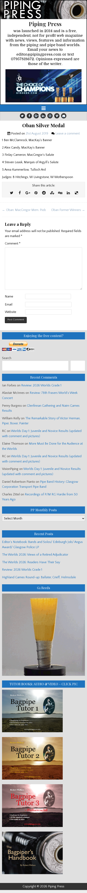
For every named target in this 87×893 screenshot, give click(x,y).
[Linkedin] (43, 115)
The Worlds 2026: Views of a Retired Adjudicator (35, 554)
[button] (43, 85)
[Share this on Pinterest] (36, 193)
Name (9, 296)
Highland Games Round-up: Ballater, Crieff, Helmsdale (39, 577)
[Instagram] (50, 115)
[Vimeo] (56, 115)
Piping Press (45, 23)
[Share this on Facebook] (19, 193)
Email (8, 304)
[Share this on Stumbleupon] (52, 193)
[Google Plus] (36, 115)
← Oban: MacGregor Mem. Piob (24, 210)
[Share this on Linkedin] (68, 193)
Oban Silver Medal (43, 125)
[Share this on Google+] (27, 193)
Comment (12, 243)
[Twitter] (22, 115)
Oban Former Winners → (68, 210)
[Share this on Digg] (60, 193)
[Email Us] (63, 115)
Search (6, 358)
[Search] (78, 366)
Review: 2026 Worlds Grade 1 (41, 385)
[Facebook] (29, 115)
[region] (43, 85)
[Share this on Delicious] (76, 193)
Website (10, 312)
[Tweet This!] (11, 193)
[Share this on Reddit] (44, 193)
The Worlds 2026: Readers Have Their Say (31, 562)
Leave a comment (67, 133)
